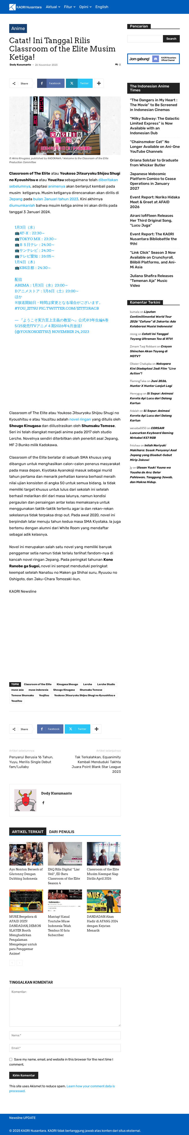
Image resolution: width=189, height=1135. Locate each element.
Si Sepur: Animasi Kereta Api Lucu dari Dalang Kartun (151, 398)
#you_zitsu (26, 308)
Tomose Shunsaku (22, 695)
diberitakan (108, 180)
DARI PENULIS (61, 832)
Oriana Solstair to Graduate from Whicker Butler (154, 162)
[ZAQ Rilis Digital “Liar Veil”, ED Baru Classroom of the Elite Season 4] (65, 853)
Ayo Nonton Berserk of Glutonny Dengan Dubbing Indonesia (26, 874)
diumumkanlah (22, 205)
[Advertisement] (65, 375)
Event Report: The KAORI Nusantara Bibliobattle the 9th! (153, 239)
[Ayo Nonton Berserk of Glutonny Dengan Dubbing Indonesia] (26, 853)
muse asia (17, 689)
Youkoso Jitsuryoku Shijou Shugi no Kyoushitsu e (84, 695)
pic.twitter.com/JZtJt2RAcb (69, 308)
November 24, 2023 (70, 331)
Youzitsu (16, 700)
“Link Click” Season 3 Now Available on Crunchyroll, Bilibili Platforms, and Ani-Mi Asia (153, 259)
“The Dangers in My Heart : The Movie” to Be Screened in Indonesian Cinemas (153, 105)
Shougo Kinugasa (64, 689)
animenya (56, 186)
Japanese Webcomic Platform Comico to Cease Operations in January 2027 (153, 181)
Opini (83, 7)
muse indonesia (38, 689)
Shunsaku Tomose (91, 689)
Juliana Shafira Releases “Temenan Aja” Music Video (151, 281)
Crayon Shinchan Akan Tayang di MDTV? (151, 351)
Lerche (87, 684)
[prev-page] (12, 963)
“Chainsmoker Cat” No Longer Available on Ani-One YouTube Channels (155, 147)
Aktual (51, 7)
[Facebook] (45, 803)
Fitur (68, 7)
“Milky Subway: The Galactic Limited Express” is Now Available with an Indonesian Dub (154, 125)
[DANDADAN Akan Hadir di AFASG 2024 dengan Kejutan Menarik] (104, 901)
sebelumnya (19, 186)
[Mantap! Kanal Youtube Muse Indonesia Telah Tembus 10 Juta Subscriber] (65, 901)
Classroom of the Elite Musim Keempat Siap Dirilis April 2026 (103, 874)
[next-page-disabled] (19, 963)
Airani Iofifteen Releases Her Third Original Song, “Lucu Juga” (151, 220)
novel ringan (80, 419)
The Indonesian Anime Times (149, 88)
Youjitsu (44, 695)
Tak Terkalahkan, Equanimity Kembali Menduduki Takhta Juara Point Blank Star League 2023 (96, 764)
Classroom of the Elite (38, 684)
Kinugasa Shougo (67, 684)
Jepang (16, 199)
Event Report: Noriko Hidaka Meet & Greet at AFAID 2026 (155, 202)
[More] (99, 83)
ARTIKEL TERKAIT (28, 832)
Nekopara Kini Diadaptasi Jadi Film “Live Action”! (153, 368)
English (101, 7)
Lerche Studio (106, 684)
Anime (18, 28)
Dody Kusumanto (20, 64)
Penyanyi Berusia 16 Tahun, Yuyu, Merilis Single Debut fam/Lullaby (31, 762)
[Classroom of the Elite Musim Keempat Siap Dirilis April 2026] (104, 853)
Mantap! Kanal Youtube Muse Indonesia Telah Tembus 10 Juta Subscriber (59, 926)
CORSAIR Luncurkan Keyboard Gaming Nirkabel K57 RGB (151, 432)
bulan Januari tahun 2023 (55, 199)
